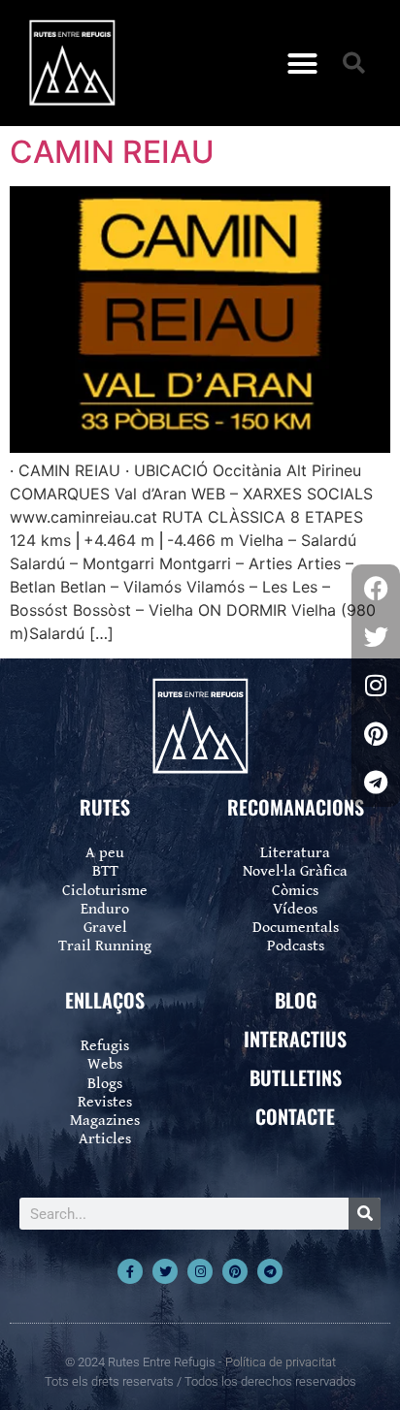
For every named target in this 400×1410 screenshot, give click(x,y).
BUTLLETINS (296, 1077)
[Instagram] (200, 1271)
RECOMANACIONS (295, 806)
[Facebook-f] (130, 1271)
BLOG (296, 999)
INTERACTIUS (295, 1038)
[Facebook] (375, 588)
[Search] (365, 1214)
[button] (303, 63)
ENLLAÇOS (105, 999)
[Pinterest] (235, 1271)
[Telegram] (270, 1271)
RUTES (105, 806)
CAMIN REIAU (112, 152)
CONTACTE (295, 1116)
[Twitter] (165, 1271)
